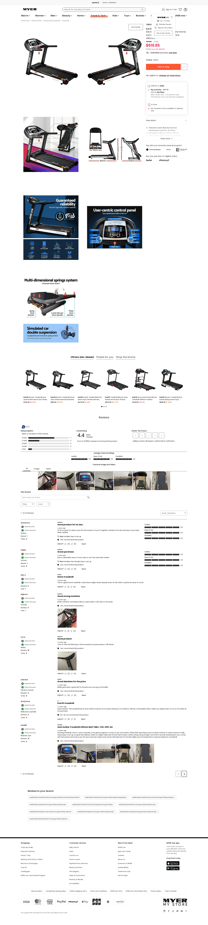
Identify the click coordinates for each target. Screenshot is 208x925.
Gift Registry (74, 871)
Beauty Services (75, 867)
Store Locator (74, 859)
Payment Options (28, 851)
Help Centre (74, 847)
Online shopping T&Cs (78, 891)
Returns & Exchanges (29, 863)
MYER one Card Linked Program (33, 875)
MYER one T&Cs (116, 891)
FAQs (71, 851)
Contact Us (73, 855)
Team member (171, 891)
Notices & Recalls (76, 879)
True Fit (24, 867)
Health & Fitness (36, 20)
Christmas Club (124, 871)
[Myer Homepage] (30, 10)
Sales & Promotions (77, 875)
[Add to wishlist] (184, 67)
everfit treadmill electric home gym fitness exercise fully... (137, 804)
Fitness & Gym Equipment (52, 20)
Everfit (149, 29)
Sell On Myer (123, 875)
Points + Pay (25, 855)
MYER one (122, 847)
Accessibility (74, 883)
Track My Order (27, 847)
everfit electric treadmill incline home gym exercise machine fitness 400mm (55, 797)
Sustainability (123, 867)
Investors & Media (125, 863)
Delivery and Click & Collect (32, 859)
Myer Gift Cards (124, 851)
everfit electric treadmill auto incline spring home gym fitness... (93, 804)
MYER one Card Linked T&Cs (136, 891)
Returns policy (36, 891)
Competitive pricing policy (56, 891)
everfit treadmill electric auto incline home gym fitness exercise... (51, 812)
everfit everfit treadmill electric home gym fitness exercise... (49, 819)
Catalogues (25, 871)
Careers (121, 855)
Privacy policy (156, 891)
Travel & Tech (25, 20)
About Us (121, 859)
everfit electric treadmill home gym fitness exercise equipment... (106, 797)
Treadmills (65, 20)
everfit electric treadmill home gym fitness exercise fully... (48, 804)
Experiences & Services (78, 863)
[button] (168, 92)
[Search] (142, 9)
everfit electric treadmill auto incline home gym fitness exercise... (153, 797)
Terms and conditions (98, 891)
